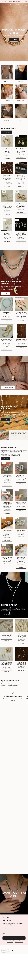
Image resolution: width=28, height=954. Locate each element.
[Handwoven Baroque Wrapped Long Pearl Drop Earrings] (6, 625)
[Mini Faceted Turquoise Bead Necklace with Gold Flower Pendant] (6, 331)
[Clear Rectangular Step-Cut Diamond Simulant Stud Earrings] (7, 523)
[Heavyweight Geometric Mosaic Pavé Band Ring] (7, 495)
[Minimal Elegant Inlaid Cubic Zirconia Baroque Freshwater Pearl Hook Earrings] (6, 654)
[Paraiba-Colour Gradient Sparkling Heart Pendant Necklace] (7, 468)
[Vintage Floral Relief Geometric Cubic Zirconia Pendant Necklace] (7, 168)
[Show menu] (2, 5)
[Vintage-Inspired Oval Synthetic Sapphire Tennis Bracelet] (21, 550)
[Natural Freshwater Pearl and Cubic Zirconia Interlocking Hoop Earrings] (21, 224)
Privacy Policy (10, 942)
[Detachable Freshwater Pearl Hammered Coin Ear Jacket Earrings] (7, 196)
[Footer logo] (7, 951)
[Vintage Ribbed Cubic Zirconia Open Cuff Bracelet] (7, 141)
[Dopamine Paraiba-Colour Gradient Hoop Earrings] (21, 523)
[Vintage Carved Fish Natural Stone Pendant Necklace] (21, 304)
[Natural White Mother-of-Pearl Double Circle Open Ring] (21, 168)
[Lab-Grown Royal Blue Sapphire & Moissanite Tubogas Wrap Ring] (4, 435)
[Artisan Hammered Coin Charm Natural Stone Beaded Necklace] (21, 331)
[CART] (25, 5)
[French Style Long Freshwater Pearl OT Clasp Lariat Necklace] (21, 654)
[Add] (25, 437)
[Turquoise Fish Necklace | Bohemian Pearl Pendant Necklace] (6, 304)
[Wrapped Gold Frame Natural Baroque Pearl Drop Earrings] (21, 141)
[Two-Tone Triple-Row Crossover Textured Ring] (21, 495)
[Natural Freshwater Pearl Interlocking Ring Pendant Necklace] (7, 224)
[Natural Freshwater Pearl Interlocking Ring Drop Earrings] (21, 196)
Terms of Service (19, 942)
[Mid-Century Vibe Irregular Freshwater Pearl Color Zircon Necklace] (21, 625)
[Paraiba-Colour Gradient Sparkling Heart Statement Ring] (21, 468)
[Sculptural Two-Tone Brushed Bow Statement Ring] (7, 550)
